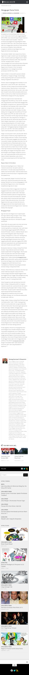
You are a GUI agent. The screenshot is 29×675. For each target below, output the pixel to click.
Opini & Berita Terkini (6, 491)
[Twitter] (24, 469)
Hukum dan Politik (6, 5)
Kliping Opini (4, 517)
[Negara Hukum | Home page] (10, 2)
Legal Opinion (4, 498)
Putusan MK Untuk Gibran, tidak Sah (11, 506)
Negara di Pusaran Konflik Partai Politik (12, 648)
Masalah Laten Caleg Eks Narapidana (11, 519)
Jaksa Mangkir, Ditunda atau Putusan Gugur (13, 500)
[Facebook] (22, 469)
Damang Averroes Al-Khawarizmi (11, 13)
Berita (2, 484)
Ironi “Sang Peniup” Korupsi (8, 628)
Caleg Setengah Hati (6, 587)
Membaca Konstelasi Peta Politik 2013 (12, 607)
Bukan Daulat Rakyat (6, 544)
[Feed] (27, 469)
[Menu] (27, 2)
